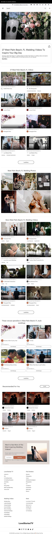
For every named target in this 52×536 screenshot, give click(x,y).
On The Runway (29, 510)
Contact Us (6, 474)
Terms (18, 459)
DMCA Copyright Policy (8, 487)
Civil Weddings (7, 514)
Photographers (29, 481)
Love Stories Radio (29, 503)
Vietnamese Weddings (8, 510)
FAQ (5, 476)
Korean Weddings (7, 507)
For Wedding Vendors (8, 478)
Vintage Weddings (7, 505)
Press (5, 483)
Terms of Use (6, 489)
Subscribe (19, 457)
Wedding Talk (28, 507)
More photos (45, 210)
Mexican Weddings (7, 508)
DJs (26, 483)
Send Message (13, 346)
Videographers (29, 476)
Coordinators (28, 485)
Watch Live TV (28, 505)
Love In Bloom (28, 508)
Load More (26, 162)
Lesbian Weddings (7, 503)
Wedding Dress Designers (31, 480)
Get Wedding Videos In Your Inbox (21, 4)
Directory (27, 474)
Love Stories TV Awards (30, 501)
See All (44, 386)
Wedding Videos (7, 501)
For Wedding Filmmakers (8, 480)
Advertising (6, 481)
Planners (27, 491)
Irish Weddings (7, 512)
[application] (26, 26)
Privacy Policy (6, 485)
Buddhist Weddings (7, 516)
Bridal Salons (28, 489)
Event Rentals (28, 487)
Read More (4, 58)
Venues (27, 478)
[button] (26, 25)
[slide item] (12, 337)
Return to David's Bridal (8, 1)
